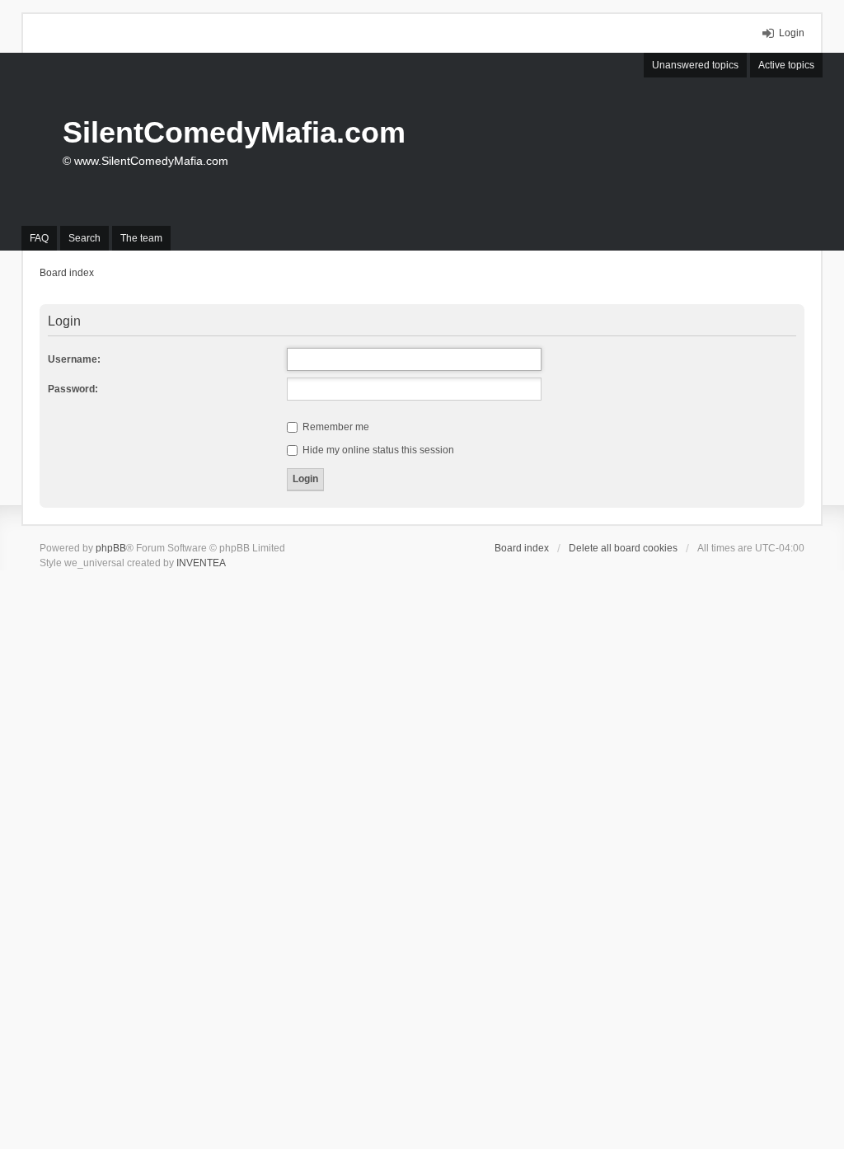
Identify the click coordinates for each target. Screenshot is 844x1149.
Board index (522, 548)
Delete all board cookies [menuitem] (623, 548)
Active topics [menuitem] (786, 65)
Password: (73, 389)
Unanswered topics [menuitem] (695, 65)
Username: (74, 359)
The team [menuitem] (141, 238)
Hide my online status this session (377, 450)
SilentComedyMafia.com (234, 132)
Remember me (334, 427)
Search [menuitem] (84, 238)
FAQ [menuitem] (39, 238)
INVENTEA (201, 563)
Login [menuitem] (791, 33)
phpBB (111, 548)
